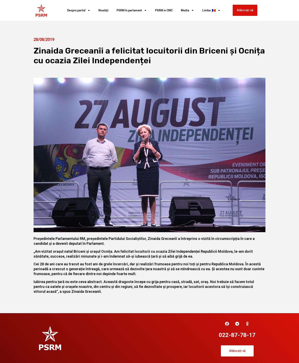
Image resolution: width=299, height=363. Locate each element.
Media (185, 10)
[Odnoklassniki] (247, 324)
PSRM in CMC (164, 10)
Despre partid (76, 10)
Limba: (207, 10)
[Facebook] (227, 324)
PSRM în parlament (129, 10)
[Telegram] (237, 324)
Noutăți (103, 10)
